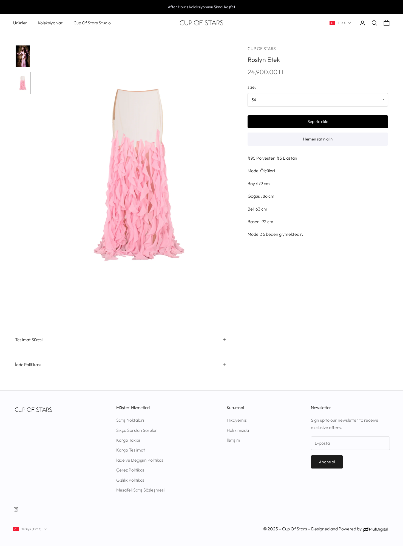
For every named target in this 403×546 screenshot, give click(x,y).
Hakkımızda (238, 430)
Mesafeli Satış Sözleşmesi (140, 490)
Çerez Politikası (130, 470)
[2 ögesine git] (22, 83)
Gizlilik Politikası (130, 480)
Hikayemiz (236, 420)
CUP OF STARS (262, 48)
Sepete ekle (318, 121)
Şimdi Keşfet (224, 6)
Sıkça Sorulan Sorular (136, 430)
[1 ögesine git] (22, 56)
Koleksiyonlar (50, 22)
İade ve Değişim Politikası (140, 460)
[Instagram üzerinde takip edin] (16, 509)
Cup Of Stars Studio (92, 22)
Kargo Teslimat (130, 450)
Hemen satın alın (318, 139)
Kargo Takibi (128, 440)
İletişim (233, 440)
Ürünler (20, 22)
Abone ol (327, 461)
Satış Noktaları (130, 420)
